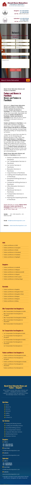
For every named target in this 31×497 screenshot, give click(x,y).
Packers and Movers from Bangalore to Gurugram (13, 358)
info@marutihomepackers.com (16, 220)
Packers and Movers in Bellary (11, 301)
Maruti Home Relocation (10, 80)
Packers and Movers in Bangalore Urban (14, 294)
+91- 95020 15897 (24, 20)
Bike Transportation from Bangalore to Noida (15, 317)
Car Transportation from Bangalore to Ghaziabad (13, 342)
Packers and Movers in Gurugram (12, 247)
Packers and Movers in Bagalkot (12, 289)
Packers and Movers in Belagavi (12, 296)
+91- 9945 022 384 (24, 12)
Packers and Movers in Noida (11, 250)
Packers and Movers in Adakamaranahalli (14, 272)
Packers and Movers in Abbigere (12, 269)
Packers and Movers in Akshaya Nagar (13, 279)
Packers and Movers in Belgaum (12, 298)
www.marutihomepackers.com (18, 225)
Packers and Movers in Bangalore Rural (13, 291)
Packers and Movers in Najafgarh (12, 257)
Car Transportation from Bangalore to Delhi (14, 333)
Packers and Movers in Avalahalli (12, 267)
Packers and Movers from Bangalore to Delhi (15, 355)
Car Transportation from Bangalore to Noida (14, 339)
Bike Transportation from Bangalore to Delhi (15, 311)
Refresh (24, 56)
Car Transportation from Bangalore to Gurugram (13, 336)
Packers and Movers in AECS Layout (12, 276)
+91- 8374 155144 (24, 18)
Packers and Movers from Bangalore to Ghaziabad (13, 364)
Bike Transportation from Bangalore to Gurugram (13, 314)
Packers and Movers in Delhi (11, 245)
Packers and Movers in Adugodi (12, 274)
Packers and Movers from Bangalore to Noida (15, 361)
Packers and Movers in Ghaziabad (12, 252)
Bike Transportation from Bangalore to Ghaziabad (13, 320)
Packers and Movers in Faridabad (12, 254)
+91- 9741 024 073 (24, 10)
